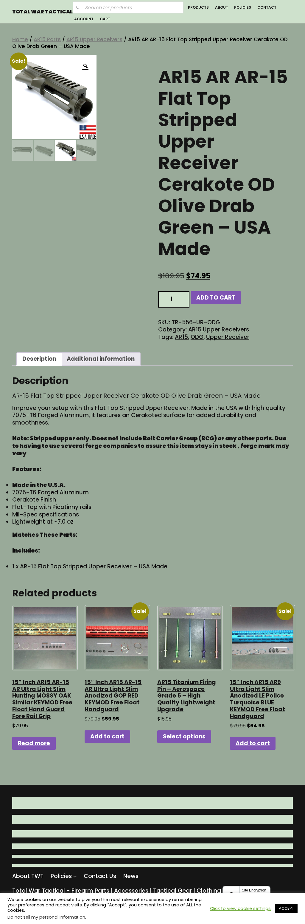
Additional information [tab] (101, 359)
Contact (266, 7)
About (221, 7)
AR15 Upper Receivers (94, 39)
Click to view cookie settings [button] (240, 908)
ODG (197, 337)
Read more (34, 743)
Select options (184, 736)
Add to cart (215, 298)
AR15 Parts (47, 39)
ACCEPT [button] (286, 908)
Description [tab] (39, 359)
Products (198, 7)
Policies (242, 7)
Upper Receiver (227, 337)
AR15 (181, 337)
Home (20, 39)
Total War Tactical (42, 11)
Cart (105, 18)
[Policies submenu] (75, 876)
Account (84, 18)
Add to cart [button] (107, 736)
